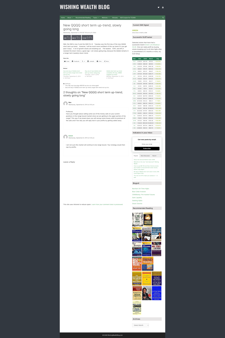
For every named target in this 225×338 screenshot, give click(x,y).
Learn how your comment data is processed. (107, 204)
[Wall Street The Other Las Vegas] (156, 255)
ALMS (134, 81)
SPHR (134, 120)
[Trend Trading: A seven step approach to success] (147, 270)
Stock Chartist (137, 203)
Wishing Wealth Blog (85, 7)
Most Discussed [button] (145, 155)
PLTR (134, 78)
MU (134, 115)
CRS (134, 66)
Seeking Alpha (137, 200)
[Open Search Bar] (163, 17)
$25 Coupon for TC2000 (128, 17)
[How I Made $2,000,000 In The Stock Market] (137, 314)
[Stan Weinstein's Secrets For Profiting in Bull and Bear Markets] (147, 300)
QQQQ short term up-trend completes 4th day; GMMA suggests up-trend (114, 72)
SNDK (134, 108)
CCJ (134, 91)
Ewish (71, 136)
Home (63, 17)
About (69, 17)
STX (134, 110)
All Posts (67, 83)
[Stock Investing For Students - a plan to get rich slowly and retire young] (146, 241)
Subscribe (147, 148)
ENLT (134, 61)
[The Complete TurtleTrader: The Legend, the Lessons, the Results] (146, 285)
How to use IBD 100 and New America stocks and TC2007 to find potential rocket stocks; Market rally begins (146, 167)
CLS (134, 86)
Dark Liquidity (137, 197)
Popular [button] (136, 155)
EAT (134, 76)
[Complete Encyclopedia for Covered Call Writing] (146, 255)
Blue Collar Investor (139, 191)
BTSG (134, 71)
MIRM (134, 101)
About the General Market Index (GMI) (144, 159)
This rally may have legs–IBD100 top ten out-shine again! (82, 85)
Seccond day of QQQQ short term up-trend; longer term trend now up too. (72, 72)
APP (134, 73)
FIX (134, 123)
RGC (134, 88)
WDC (134, 105)
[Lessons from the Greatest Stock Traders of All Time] (156, 300)
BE (134, 83)
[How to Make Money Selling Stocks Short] (157, 285)
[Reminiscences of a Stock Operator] (137, 300)
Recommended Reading (83, 17)
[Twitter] (158, 7)
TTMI (134, 113)
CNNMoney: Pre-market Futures (143, 194)
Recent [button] (154, 155)
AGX (134, 69)
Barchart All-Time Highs (140, 188)
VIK (134, 128)
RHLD (134, 93)
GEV (134, 96)
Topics (95, 17)
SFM (134, 64)
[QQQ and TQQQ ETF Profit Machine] (137, 226)
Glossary (115, 17)
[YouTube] (163, 7)
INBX (134, 118)
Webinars (105, 17)
